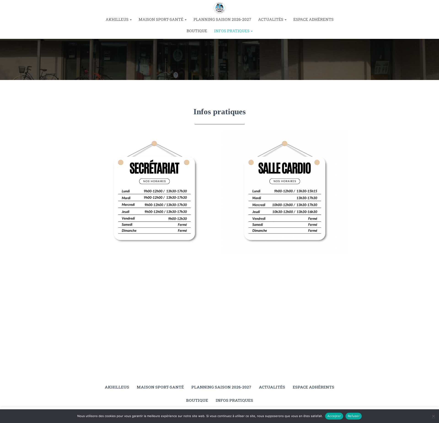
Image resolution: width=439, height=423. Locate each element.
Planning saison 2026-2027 (222, 19)
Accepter (334, 416)
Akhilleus (117, 19)
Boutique (197, 30)
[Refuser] (433, 416)
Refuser (353, 416)
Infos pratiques (232, 30)
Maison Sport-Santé (161, 19)
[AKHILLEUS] (219, 8)
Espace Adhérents (313, 19)
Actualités (271, 19)
